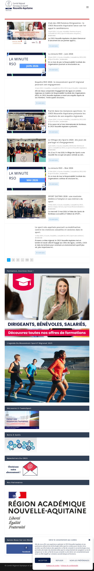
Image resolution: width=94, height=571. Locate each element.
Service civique (53, 207)
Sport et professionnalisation (73, 207)
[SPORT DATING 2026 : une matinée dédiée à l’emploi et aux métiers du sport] (26, 206)
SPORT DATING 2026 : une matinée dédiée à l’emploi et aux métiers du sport (65, 199)
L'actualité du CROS (54, 33)
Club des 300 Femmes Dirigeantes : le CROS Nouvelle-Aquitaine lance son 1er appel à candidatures (67, 25)
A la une (59, 31)
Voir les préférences (79, 560)
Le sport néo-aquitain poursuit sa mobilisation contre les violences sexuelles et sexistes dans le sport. (59, 230)
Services (61, 207)
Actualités (66, 31)
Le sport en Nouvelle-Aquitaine (76, 148)
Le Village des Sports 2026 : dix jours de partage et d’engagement (67, 141)
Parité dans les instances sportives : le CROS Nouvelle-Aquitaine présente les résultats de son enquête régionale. (67, 113)
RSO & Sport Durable (71, 88)
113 (27, 260)
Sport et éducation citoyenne (70, 33)
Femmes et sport (75, 31)
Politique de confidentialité (69, 566)
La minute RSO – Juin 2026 (60, 54)
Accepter (42, 560)
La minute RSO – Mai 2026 (60, 168)
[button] (89, 540)
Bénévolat (72, 146)
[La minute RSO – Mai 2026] (26, 178)
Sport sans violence (76, 236)
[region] (47, 509)
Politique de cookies (52, 566)
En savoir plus (54, 46)
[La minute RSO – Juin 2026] (26, 64)
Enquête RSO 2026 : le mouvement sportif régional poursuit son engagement (59, 83)
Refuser (59, 560)
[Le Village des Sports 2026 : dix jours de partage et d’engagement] (26, 150)
